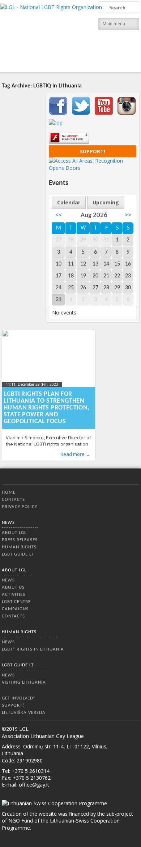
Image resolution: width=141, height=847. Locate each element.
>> (128, 215)
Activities (13, 594)
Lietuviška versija (24, 712)
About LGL (14, 532)
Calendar (68, 202)
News (8, 522)
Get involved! (18, 698)
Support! (92, 151)
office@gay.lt (34, 784)
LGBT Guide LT (18, 554)
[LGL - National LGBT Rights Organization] (51, 35)
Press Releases (20, 540)
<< (58, 215)
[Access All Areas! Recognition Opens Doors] (92, 167)
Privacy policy (19, 506)
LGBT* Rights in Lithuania (33, 649)
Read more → (75, 454)
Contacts (13, 499)
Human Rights (19, 547)
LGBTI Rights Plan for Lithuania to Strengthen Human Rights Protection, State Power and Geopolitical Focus (47, 408)
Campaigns (15, 609)
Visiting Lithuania (24, 682)
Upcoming (106, 202)
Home (9, 492)
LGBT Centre (16, 601)
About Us (13, 587)
